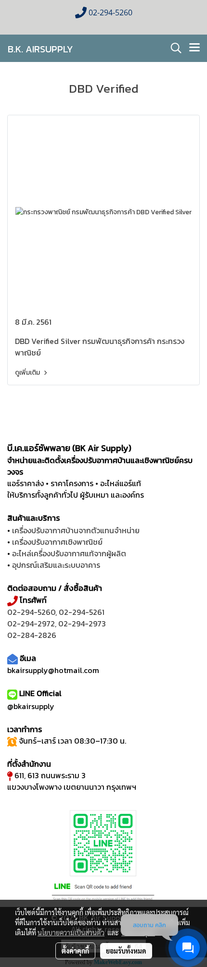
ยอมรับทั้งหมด (126, 950)
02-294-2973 (82, 623)
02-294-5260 (31, 612)
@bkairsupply (30, 706)
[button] (172, 48)
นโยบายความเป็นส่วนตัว (71, 932)
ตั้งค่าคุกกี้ (75, 950)
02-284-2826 (31, 635)
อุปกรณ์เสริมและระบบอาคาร (56, 565)
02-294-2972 (31, 623)
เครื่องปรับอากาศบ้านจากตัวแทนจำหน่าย (76, 530)
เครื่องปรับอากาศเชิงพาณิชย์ (57, 542)
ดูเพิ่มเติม (28, 372)
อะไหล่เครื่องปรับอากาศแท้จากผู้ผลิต (69, 553)
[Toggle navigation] (194, 48)
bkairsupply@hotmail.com (53, 670)
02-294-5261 (81, 612)
